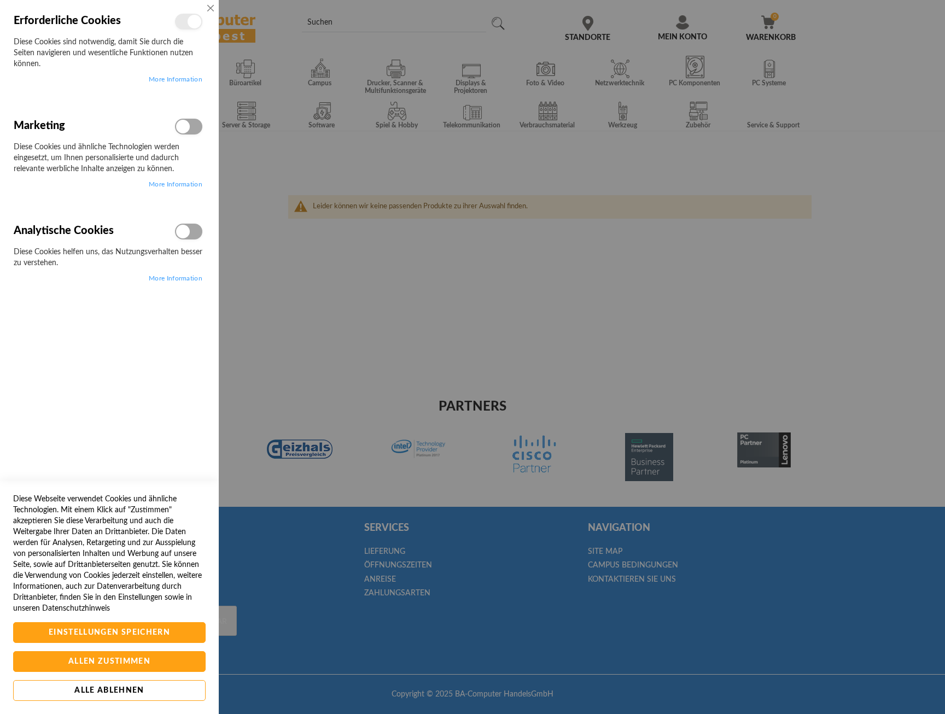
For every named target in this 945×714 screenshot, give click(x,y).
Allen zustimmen (109, 661)
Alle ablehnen (109, 690)
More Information (175, 79)
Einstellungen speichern (109, 632)
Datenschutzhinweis (76, 608)
